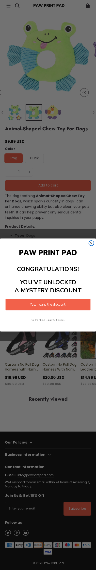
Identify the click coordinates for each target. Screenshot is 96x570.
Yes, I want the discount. (48, 304)
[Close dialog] (91, 243)
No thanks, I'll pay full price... (48, 320)
